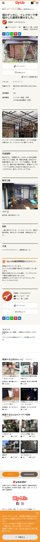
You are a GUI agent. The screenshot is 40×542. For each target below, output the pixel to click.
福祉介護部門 (22, 485)
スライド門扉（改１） (28, 434)
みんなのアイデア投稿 (13, 8)
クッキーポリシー (25, 528)
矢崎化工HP (6, 485)
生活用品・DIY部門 (11, 488)
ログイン (21, 337)
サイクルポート (26, 455)
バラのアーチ (6, 434)
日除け (4, 455)
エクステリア (18, 81)
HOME (4, 8)
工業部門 (14, 485)
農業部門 (9, 490)
